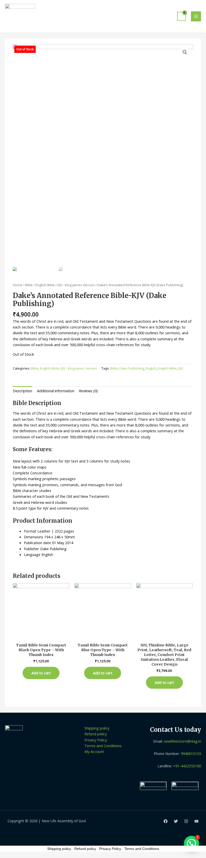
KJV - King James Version (76, 285)
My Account (94, 751)
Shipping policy (96, 728)
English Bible (45, 285)
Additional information (55, 390)
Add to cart (41, 672)
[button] (191, 843)
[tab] (22, 391)
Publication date (37, 542)
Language (32, 554)
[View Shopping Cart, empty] (181, 16)
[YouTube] (196, 821)
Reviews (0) (88, 390)
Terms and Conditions (103, 745)
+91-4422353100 (187, 765)
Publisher (31, 548)
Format (30, 531)
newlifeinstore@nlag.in (182, 741)
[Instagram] (186, 821)
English (150, 368)
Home (17, 285)
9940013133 (191, 753)
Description (22, 390)
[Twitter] (176, 821)
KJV (180, 368)
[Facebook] (166, 821)
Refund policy (95, 733)
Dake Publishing (131, 368)
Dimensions (33, 536)
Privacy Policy (95, 739)
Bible (29, 285)
